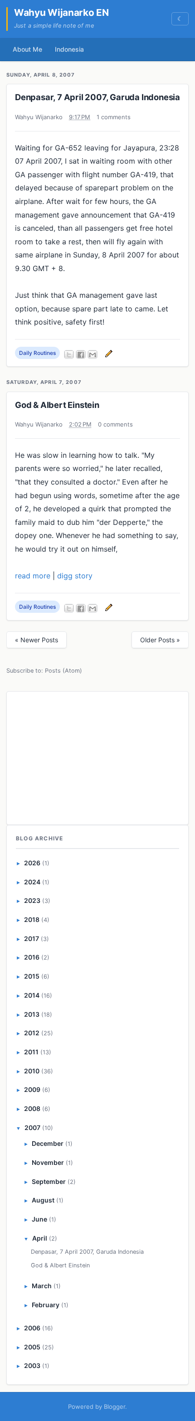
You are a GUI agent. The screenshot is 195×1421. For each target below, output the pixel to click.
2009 (32, 1089)
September (49, 1181)
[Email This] (93, 354)
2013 (31, 1014)
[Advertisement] (97, 756)
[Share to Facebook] (81, 354)
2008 (32, 1108)
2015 (31, 976)
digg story (75, 575)
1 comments (114, 117)
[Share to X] (69, 354)
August (43, 1200)
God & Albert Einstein (57, 405)
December (47, 1143)
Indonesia (69, 49)
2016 (31, 957)
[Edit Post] (107, 352)
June (39, 1219)
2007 (32, 1127)
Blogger (114, 1406)
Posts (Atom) (63, 670)
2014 (31, 995)
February (45, 1305)
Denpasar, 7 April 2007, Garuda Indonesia (97, 97)
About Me (27, 49)
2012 (31, 1033)
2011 (31, 1052)
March (42, 1286)
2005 (32, 1347)
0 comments (115, 424)
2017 (31, 938)
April (39, 1238)
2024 (32, 882)
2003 (32, 1365)
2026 (32, 863)
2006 (32, 1328)
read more (32, 575)
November (48, 1162)
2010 (31, 1071)
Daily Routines (37, 352)
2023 (32, 900)
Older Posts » (160, 640)
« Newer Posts (36, 640)
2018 (31, 919)
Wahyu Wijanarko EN (61, 12)
